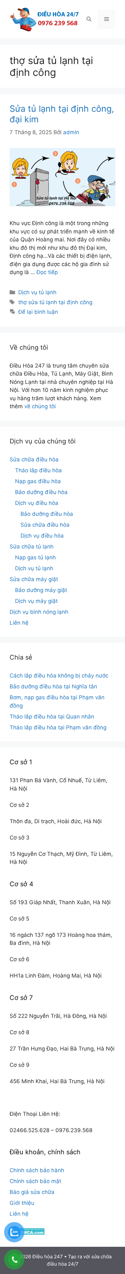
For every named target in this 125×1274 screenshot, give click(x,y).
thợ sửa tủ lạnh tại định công (55, 302)
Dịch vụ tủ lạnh (37, 292)
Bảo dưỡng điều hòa (41, 492)
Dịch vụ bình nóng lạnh (39, 612)
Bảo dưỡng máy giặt (41, 590)
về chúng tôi (40, 406)
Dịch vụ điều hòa (36, 503)
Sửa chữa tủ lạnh (32, 546)
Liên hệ (19, 623)
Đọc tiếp (47, 272)
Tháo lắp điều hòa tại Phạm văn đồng (58, 727)
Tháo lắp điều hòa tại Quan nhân (52, 716)
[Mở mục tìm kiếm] (89, 19)
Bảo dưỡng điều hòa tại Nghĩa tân (53, 686)
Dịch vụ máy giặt (36, 601)
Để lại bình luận (38, 312)
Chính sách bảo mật (35, 1181)
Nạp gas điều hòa (38, 481)
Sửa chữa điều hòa (34, 459)
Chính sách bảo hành (37, 1170)
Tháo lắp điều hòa (38, 470)
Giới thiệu (22, 1203)
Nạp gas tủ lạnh (35, 557)
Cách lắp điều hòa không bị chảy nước (59, 675)
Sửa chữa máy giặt (34, 579)
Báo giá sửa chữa (32, 1192)
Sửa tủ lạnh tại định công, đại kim (62, 113)
